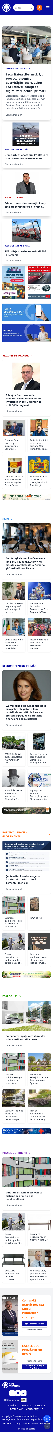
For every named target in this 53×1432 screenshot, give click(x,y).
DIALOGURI (9, 996)
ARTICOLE (40, 1405)
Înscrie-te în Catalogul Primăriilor (34, 1366)
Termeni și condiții (12, 1423)
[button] (47, 1418)
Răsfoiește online (34, 1329)
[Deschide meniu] (48, 8)
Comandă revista (36, 1323)
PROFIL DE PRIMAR (14, 1153)
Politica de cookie (26, 1428)
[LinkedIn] (23, 1393)
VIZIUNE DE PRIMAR (15, 355)
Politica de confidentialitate (36, 1423)
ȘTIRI (5, 518)
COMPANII (26, 1405)
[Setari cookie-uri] (47, 1426)
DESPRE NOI (16, 1409)
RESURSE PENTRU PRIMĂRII (20, 666)
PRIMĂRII (12, 1405)
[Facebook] (12, 1393)
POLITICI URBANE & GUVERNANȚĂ (15, 834)
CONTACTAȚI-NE (34, 1409)
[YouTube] (18, 1393)
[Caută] (30, 7)
